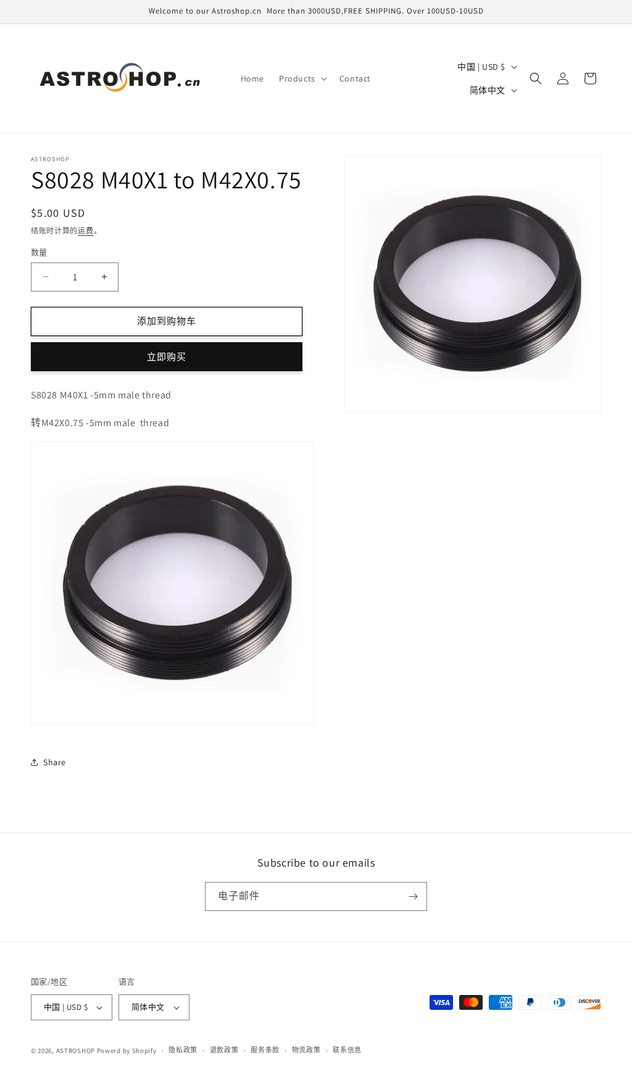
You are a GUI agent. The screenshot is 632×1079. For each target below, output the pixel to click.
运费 (85, 230)
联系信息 (347, 1050)
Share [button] (54, 762)
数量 (39, 252)
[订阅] (412, 896)
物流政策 (306, 1050)
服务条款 (265, 1050)
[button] (302, 78)
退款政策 (224, 1050)
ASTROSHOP (75, 1050)
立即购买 (166, 357)
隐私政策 (183, 1050)
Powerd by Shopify (127, 1050)
